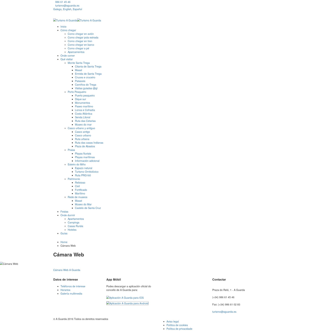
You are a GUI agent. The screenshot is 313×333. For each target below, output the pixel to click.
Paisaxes (80, 81)
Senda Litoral (82, 117)
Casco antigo (82, 131)
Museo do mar (83, 124)
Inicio (63, 26)
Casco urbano (83, 135)
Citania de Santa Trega (88, 66)
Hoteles (72, 229)
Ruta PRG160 (83, 175)
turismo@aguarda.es (67, 5)
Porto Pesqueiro (77, 92)
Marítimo (80, 193)
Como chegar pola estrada (83, 37)
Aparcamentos (76, 52)
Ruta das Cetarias (85, 121)
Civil (77, 186)
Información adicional (87, 161)
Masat (78, 70)
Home (63, 242)
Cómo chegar (68, 30)
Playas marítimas (85, 157)
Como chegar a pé (78, 48)
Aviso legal (172, 321)
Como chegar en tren (80, 41)
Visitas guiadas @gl (86, 88)
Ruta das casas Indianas (89, 142)
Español (77, 9)
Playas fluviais (83, 153)
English (67, 9)
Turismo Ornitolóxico (87, 171)
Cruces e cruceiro (85, 77)
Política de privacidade (179, 328)
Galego (57, 9)
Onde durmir (67, 215)
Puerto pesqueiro (85, 95)
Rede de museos (77, 197)
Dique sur (80, 99)
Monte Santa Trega (79, 63)
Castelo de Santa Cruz (88, 208)
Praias (71, 150)
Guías (63, 233)
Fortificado (81, 190)
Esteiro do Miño (77, 164)
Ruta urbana (82, 139)
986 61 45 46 (62, 2)
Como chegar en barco (81, 44)
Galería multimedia (71, 293)
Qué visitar (66, 59)
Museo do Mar (83, 204)
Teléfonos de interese (72, 286)
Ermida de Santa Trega (88, 73)
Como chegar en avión (81, 34)
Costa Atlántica (83, 113)
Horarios (65, 290)
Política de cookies (177, 325)
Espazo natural (83, 168)
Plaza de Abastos (85, 146)
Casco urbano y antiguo (81, 128)
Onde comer (67, 55)
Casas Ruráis (75, 226)
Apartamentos (76, 219)
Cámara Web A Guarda (66, 270)
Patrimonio (74, 179)
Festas (64, 211)
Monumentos (82, 102)
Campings (73, 222)
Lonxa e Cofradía (85, 110)
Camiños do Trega (85, 84)
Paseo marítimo (84, 106)
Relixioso (80, 182)
